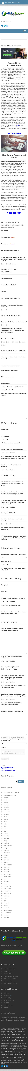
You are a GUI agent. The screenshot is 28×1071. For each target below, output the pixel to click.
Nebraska (6, 860)
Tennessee (7, 896)
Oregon (6, 884)
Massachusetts (8, 845)
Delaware (6, 814)
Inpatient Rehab (8, 973)
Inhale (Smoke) (19, 387)
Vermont (6, 903)
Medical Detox (7, 971)
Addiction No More (15, 1059)
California (6, 807)
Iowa (5, 831)
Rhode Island (7, 888)
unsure (13, 453)
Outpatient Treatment (10, 978)
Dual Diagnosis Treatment (11, 976)
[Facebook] (2, 26)
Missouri (6, 855)
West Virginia (7, 912)
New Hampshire (8, 864)
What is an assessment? (7, 767)
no (7, 264)
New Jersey (7, 867)
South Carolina (7, 891)
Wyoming (6, 917)
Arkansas (6, 805)
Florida (5, 816)
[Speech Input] (16, 781)
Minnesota (6, 850)
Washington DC (8, 910)
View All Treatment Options (11, 983)
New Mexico (7, 869)
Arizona (6, 802)
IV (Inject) (10, 387)
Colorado (6, 809)
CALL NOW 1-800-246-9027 (11, 793)
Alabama (6, 797)
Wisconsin (6, 915)
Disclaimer (6, 1002)
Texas (5, 898)
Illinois (5, 826)
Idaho (5, 824)
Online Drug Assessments (11, 46)
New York (6, 872)
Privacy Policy (7, 998)
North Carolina (7, 874)
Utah (5, 900)
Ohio (5, 879)
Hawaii (5, 821)
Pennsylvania (7, 886)
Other (4, 345)
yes (3, 264)
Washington (7, 908)
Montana (6, 857)
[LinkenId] (7, 26)
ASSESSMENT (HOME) (10, 795)
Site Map (6, 1007)
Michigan (6, 848)
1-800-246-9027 (14, 133)
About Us (6, 993)
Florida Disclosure (8, 1005)
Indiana (6, 828)
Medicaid (15, 342)
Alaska (5, 800)
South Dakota (7, 893)
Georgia (6, 819)
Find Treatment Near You (10, 969)
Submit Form (5, 759)
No (8, 564)
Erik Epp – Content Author (8, 770)
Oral (3, 387)
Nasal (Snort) (6, 390)
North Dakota (7, 876)
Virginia (6, 905)
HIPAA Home (4, 768)
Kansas (6, 833)
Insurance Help (8, 981)
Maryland (6, 843)
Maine (5, 840)
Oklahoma (6, 881)
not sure (13, 264)
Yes (3, 564)
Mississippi (7, 852)
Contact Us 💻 (7, 995)
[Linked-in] (7, 1066)
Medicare (22, 342)
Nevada (6, 862)
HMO (9, 342)
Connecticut (7, 812)
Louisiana (6, 838)
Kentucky (6, 836)
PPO (3, 342)
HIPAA (17, 125)
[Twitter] (5, 26)
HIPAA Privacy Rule (9, 1000)
